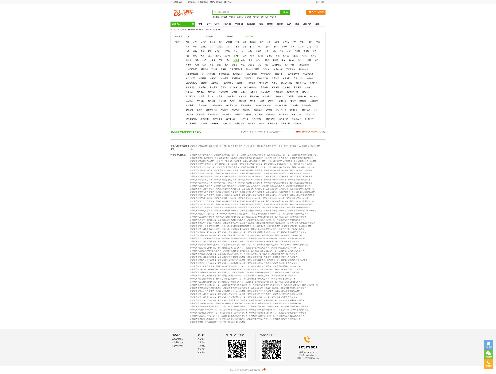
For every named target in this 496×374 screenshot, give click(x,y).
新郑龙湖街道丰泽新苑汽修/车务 (260, 269)
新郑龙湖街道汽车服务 (195, 29)
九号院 (232, 101)
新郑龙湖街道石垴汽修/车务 (251, 211)
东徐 (244, 47)
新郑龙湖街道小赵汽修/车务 (201, 211)
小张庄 (218, 51)
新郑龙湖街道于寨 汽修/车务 (250, 164)
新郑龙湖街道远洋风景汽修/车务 (234, 316)
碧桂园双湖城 (286, 83)
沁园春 (262, 101)
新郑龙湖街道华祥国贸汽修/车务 (264, 229)
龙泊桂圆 (242, 101)
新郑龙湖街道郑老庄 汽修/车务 (253, 155)
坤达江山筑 (226, 123)
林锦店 (203, 42)
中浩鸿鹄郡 (223, 92)
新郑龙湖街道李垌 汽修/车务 (226, 158)
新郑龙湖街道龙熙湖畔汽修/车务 (296, 214)
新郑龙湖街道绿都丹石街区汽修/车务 (266, 214)
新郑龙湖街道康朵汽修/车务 (253, 195)
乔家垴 (218, 56)
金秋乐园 (213, 87)
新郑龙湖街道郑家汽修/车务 (201, 183)
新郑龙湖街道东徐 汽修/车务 (279, 167)
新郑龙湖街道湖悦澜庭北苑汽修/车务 (205, 226)
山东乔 (258, 51)
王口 (318, 42)
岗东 (283, 60)
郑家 (281, 51)
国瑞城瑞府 (236, 78)
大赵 (219, 65)
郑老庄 (212, 42)
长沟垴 (313, 56)
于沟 (250, 60)
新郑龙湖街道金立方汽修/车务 (202, 291)
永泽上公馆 (298, 78)
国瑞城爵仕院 (224, 74)
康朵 (197, 60)
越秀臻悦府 (278, 69)
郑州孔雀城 (239, 123)
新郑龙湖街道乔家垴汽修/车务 (298, 186)
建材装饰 (256, 17)
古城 (211, 47)
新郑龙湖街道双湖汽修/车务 (227, 201)
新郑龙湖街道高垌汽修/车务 (301, 204)
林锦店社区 (190, 105)
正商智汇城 (276, 65)
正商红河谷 (290, 69)
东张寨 (277, 42)
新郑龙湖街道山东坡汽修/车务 (252, 192)
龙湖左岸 (224, 110)
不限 (187, 36)
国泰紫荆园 (228, 83)
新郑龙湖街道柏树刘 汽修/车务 (304, 155)
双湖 (267, 60)
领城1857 (305, 92)
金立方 (199, 110)
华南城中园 (230, 96)
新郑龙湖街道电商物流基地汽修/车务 (267, 285)
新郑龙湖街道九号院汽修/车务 (230, 276)
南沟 (250, 51)
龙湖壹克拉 (258, 110)
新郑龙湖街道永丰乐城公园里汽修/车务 (206, 223)
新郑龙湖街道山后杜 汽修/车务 (202, 167)
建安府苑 (313, 96)
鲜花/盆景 (264, 17)
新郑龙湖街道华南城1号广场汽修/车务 (292, 260)
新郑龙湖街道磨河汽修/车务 (201, 177)
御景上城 (189, 110)
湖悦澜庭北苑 (251, 74)
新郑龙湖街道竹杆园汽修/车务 (250, 183)
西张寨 (236, 47)
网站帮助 (201, 349)
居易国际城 (265, 92)
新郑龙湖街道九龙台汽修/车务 (285, 263)
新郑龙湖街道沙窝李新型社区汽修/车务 (290, 217)
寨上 (278, 56)
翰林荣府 (238, 114)
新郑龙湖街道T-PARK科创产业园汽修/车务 (301, 285)
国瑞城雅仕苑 (191, 83)
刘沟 (235, 60)
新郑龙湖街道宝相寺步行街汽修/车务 (288, 294)
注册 (317, 2)
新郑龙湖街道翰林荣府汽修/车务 (291, 300)
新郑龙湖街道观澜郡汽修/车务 (228, 217)
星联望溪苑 (306, 105)
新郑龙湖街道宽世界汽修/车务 (287, 242)
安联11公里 (190, 78)
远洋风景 (204, 123)
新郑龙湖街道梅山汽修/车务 (201, 170)
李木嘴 (269, 56)
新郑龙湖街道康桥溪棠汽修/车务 (257, 279)
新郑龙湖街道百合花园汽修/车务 (264, 251)
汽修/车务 (249, 36)
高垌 (197, 65)
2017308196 (311, 352)
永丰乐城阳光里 (236, 69)
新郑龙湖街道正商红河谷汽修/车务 (261, 220)
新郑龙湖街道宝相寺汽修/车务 (276, 170)
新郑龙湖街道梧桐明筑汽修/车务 (233, 322)
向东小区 (222, 101)
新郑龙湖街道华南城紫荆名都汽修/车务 (206, 288)
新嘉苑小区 (302, 96)
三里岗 (300, 47)
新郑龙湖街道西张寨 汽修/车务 (253, 167)
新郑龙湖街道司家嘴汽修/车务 (252, 201)
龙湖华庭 (235, 110)
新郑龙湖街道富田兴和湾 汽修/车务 (204, 214)
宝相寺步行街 (281, 110)
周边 (267, 65)
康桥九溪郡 (278, 92)
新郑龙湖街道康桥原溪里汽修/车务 (289, 282)
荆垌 (237, 42)
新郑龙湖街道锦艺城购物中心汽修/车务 (206, 251)
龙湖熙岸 (293, 110)
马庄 (316, 47)
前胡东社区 (267, 96)
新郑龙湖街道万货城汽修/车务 (202, 217)
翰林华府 (215, 123)
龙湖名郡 (211, 101)
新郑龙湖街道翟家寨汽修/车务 (302, 189)
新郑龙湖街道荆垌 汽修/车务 (201, 158)
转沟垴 (292, 60)
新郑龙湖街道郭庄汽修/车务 (251, 170)
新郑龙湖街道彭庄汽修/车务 (251, 204)
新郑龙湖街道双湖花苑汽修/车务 (291, 251)
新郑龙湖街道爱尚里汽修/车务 (283, 276)
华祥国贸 (202, 78)
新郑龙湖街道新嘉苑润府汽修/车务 (287, 266)
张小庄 (301, 60)
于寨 (195, 47)
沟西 (309, 60)
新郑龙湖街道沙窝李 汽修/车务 (251, 158)
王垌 (221, 60)
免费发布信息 (318, 12)
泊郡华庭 (189, 114)
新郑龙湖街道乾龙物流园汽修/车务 (232, 263)
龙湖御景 (211, 92)
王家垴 (227, 56)
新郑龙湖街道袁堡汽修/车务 (301, 183)
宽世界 (274, 83)
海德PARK (311, 78)
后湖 (235, 51)
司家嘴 (275, 60)
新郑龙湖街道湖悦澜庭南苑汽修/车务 (236, 226)
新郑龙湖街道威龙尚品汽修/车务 (266, 245)
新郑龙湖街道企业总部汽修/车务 (234, 238)
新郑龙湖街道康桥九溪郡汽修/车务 (261, 260)
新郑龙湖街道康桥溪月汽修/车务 (231, 242)
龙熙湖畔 (204, 69)
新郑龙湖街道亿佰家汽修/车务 (230, 254)
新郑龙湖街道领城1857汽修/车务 (203, 263)
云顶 (315, 110)
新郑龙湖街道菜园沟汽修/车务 (276, 164)
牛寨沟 (236, 56)
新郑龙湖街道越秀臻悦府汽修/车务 (232, 220)
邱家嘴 (304, 56)
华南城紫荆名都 (280, 105)
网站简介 (201, 339)
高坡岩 (306, 51)
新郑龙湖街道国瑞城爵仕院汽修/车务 (271, 223)
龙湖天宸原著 (308, 74)
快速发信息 (204, 2)
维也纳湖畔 (270, 114)
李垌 (244, 42)
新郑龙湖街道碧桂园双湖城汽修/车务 (205, 245)
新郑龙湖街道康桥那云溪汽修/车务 (204, 307)
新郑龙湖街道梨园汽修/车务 (225, 208)
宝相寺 (284, 47)
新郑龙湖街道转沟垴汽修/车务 (302, 201)
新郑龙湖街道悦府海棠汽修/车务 (203, 235)
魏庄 (221, 42)
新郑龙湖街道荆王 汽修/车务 (254, 161)
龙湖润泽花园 (301, 83)
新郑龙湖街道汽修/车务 (213, 29)
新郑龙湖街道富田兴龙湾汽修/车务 (263, 300)
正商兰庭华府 (293, 74)
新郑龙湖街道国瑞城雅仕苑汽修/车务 (205, 238)
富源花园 (297, 87)
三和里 (234, 92)
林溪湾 (293, 101)
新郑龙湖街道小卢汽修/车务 (273, 208)
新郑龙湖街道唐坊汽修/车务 (299, 173)
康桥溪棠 (282, 101)
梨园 (211, 65)
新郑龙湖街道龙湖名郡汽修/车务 (286, 273)
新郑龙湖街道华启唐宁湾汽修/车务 (233, 307)
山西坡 (295, 56)
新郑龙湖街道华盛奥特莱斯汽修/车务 (205, 285)
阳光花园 (259, 114)
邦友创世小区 (211, 110)
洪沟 (244, 56)
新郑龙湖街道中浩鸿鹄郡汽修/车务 (232, 257)
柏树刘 (229, 42)
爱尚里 (252, 101)
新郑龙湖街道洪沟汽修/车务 (253, 189)
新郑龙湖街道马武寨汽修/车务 (228, 195)
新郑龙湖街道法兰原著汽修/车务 (203, 260)
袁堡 (314, 51)
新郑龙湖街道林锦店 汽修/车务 (226, 155)
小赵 (243, 65)
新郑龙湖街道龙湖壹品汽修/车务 (203, 294)
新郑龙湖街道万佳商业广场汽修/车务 (286, 248)
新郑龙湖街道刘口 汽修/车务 (305, 161)
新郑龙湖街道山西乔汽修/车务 (226, 170)
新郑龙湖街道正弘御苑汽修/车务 (231, 273)
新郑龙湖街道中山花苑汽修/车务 (257, 254)
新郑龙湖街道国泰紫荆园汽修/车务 (292, 238)
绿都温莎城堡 (303, 65)
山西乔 (267, 47)
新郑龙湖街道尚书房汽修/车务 (259, 294)
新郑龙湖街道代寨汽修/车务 (201, 186)
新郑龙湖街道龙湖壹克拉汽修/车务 (232, 294)
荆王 (294, 42)
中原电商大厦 (231, 105)
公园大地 (286, 78)
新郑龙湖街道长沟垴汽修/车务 (202, 195)
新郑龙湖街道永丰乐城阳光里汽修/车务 (257, 217)
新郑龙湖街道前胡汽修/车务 (301, 170)
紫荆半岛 (240, 83)
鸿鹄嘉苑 (272, 101)
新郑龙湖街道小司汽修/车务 (275, 173)
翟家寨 (260, 56)
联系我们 (201, 346)
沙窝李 (253, 42)
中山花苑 (189, 92)
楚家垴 (212, 60)
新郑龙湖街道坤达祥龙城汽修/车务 (290, 220)
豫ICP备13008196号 (256, 370)
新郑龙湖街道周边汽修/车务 (275, 211)
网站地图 (201, 352)
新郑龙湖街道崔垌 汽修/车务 (301, 158)
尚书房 (269, 110)
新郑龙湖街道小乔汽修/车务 (201, 155)
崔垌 (268, 42)
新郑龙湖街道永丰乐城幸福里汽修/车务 (239, 223)
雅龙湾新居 (305, 110)
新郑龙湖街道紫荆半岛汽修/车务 (203, 242)
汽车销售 (209, 36)
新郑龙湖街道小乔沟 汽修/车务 (229, 161)
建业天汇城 (285, 123)
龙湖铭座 (200, 92)
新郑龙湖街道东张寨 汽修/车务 (202, 161)
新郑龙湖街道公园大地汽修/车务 (231, 235)
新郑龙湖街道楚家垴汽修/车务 (302, 195)
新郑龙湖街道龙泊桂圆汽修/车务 (257, 276)
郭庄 (276, 47)
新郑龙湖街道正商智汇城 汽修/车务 (302, 211)
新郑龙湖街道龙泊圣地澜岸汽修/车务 (232, 300)
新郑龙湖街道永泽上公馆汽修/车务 (259, 235)
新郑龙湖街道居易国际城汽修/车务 (232, 260)
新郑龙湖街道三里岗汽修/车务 (202, 173)
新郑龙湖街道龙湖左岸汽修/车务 (260, 291)
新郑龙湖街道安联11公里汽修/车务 (235, 229)
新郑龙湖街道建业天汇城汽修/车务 (204, 322)
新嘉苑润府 (254, 96)
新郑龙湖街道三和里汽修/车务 (259, 257)
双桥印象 (266, 69)
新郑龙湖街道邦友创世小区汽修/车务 (231, 291)
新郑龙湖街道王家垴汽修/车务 (202, 189)
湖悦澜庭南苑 (266, 74)
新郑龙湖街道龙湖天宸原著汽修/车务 (205, 229)
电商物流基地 (246, 105)
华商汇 (261, 123)
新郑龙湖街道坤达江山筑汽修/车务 (290, 316)
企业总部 (204, 83)
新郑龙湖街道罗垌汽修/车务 (227, 173)
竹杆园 (297, 51)
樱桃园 (234, 65)
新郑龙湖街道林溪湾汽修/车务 (283, 279)
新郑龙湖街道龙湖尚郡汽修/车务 (236, 251)
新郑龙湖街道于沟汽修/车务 (297, 198)
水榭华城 (242, 96)
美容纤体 (273, 17)
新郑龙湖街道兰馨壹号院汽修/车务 (294, 245)
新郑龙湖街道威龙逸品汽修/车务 (291, 229)
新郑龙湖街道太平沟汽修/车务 (276, 177)
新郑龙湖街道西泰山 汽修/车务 (280, 161)
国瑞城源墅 (237, 74)
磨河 (202, 51)
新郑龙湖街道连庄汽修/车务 (201, 180)
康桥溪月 (251, 83)
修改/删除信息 (217, 2)
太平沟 (227, 51)
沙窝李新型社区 (252, 69)
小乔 (195, 42)
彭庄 (316, 60)
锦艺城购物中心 (250, 87)
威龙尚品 (313, 83)
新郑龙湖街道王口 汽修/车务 (201, 164)
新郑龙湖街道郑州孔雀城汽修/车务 (204, 319)
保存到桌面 (192, 2)
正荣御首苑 (215, 83)
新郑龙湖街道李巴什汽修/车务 (202, 201)
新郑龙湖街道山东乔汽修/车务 (250, 180)
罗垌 (309, 47)
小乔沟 (286, 42)
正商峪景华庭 (262, 78)
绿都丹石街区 (191, 69)
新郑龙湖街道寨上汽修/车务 (227, 192)
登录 (322, 2)
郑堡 (261, 42)
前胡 (292, 47)
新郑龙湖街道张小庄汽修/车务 (202, 204)
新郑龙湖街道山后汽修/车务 (277, 195)
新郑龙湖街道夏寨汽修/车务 (225, 177)
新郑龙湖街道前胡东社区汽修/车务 (204, 269)
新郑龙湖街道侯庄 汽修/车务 (303, 167)
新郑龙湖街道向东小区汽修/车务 (203, 276)
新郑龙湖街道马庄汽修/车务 (251, 173)
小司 (187, 51)
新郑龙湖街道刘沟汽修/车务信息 (186, 132)
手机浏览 (229, 2)
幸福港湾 (279, 96)
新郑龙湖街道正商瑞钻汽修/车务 (203, 248)
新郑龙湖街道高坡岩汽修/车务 (276, 183)
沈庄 (210, 56)
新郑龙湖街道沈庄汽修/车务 (273, 186)
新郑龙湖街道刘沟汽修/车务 (249, 198)
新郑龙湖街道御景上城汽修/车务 (293, 288)
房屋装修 (248, 17)
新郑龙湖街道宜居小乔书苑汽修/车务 (264, 307)
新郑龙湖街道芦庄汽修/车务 (249, 186)
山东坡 (286, 56)
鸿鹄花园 (224, 78)
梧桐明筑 (297, 123)
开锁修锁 (215, 17)
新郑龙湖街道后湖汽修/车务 (301, 177)
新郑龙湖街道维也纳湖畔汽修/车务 (257, 303)
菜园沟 (203, 47)
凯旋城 (201, 96)
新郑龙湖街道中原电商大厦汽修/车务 (236, 285)
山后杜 (220, 47)
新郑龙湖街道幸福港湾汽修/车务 (233, 269)
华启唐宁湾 (309, 114)
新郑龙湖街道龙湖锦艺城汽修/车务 (259, 242)
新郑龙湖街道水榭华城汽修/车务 (258, 266)
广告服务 (201, 342)
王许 (228, 47)
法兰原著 (253, 92)
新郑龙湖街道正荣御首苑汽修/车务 (263, 238)
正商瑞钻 (202, 87)
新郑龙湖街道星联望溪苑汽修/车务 (265, 288)
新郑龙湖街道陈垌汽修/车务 (225, 186)
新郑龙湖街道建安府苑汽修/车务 (203, 273)
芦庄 (202, 56)
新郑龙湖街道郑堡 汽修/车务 (277, 158)
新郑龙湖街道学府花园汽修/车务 (258, 273)
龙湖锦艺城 (263, 83)
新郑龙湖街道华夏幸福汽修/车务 (236, 288)
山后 (204, 60)
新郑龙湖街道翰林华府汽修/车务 (262, 316)
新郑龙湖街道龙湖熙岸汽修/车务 (203, 297)
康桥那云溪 (296, 114)
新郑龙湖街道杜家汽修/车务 (277, 189)
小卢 (226, 65)
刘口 (311, 42)
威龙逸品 (213, 78)
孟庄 (228, 60)
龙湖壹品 (246, 110)
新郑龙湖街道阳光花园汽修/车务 (229, 303)
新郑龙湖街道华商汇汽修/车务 (259, 319)
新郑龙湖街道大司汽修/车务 (275, 180)
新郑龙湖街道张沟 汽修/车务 (226, 164)
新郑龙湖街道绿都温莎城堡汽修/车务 (235, 214)
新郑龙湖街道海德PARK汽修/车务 (288, 235)
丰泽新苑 (290, 96)
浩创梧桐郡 (279, 74)
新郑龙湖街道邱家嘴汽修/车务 (304, 192)
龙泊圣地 (200, 114)
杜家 (252, 56)
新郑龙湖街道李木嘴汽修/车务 (202, 192)
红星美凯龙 (272, 123)
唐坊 (195, 51)
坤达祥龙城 (303, 69)
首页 (201, 24)
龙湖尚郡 (264, 87)
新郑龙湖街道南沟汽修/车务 (225, 180)
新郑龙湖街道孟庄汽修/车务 (225, 198)
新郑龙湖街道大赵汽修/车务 (249, 208)
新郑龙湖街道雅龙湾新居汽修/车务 (232, 297)
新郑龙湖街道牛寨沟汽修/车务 (228, 189)
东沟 (274, 51)
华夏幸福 (294, 105)
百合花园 (275, 87)
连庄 (243, 51)
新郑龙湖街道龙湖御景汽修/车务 (203, 257)
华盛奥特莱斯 (216, 105)
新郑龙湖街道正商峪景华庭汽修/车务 (291, 232)
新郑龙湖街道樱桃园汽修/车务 (298, 208)
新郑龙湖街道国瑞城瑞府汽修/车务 (232, 232)
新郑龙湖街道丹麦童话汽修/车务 (231, 282)
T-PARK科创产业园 (263, 105)
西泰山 (302, 42)
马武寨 (188, 60)
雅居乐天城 (248, 78)
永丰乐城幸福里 (208, 74)
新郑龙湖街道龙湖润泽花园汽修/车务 (236, 245)
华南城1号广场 (292, 92)
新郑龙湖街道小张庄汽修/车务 (250, 177)
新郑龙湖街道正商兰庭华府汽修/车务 (297, 226)
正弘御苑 (189, 101)
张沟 (187, 47)
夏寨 (210, 51)
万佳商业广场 (235, 87)
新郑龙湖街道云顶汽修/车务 (258, 297)
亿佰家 (307, 87)
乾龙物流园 (190, 96)
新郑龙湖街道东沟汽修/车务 (299, 180)
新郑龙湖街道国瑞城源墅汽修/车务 (301, 223)
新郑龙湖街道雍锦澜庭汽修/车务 (233, 319)
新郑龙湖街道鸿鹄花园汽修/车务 (203, 232)
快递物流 (240, 17)
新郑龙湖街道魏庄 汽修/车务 (278, 155)
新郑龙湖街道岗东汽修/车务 (277, 201)
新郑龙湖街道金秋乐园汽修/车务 (231, 248)
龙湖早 (183, 29)
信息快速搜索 (177, 346)
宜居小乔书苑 (191, 119)
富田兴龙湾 (226, 114)
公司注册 (224, 17)
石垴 (259, 65)
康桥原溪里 (203, 105)
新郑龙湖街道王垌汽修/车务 (201, 198)
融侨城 (249, 114)
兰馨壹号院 (190, 87)
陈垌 (195, 56)
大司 (267, 51)
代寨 (187, 56)
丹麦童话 (314, 101)
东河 (289, 51)
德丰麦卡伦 (283, 114)
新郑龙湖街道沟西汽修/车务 (227, 204)
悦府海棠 (275, 78)
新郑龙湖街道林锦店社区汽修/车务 (259, 282)
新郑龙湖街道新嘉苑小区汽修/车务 (289, 269)
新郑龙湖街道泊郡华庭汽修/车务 (284, 297)
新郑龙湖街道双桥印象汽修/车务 (203, 220)
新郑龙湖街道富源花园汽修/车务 (203, 254)
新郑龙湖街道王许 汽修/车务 (228, 167)
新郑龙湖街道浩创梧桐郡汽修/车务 (266, 226)
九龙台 (210, 96)
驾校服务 (232, 17)
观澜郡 (223, 69)
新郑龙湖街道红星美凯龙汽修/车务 (287, 319)
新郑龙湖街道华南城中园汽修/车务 (230, 266)
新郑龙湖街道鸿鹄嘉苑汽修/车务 (229, 279)
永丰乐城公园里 (192, 74)
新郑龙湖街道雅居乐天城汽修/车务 (261, 232)
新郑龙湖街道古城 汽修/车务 (301, 164)
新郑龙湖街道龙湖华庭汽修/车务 (288, 291)
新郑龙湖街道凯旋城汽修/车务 (259, 263)
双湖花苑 (286, 87)
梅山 (259, 47)
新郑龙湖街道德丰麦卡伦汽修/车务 (287, 303)
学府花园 (200, 101)
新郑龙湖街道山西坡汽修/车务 (278, 192)
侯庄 (252, 47)
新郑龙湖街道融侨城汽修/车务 (202, 303)
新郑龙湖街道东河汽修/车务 (225, 183)
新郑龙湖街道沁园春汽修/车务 (202, 279)
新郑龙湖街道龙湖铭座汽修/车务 (284, 254)
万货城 (214, 69)
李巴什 (258, 60)
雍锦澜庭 (251, 123)
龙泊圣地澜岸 (213, 114)
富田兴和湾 (289, 65)
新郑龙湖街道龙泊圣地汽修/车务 (203, 300)
